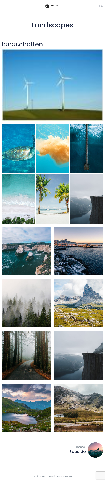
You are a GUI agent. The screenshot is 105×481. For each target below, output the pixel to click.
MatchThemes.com (64, 476)
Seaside (77, 451)
